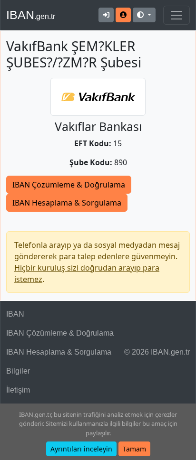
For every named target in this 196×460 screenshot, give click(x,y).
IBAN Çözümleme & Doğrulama (68, 184)
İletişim (18, 390)
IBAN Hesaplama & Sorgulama (66, 202)
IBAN (30, 14)
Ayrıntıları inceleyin (81, 448)
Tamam (134, 448)
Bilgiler (18, 371)
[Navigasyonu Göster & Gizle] (176, 15)
